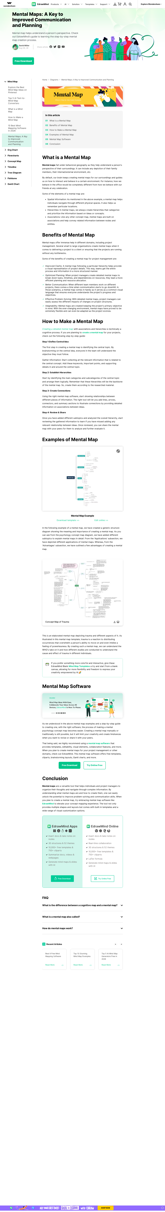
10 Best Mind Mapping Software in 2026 (17, 128)
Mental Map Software (60, 139)
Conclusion (55, 144)
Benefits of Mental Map (61, 125)
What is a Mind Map (15, 110)
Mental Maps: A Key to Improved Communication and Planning (17, 140)
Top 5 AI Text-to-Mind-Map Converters (16, 101)
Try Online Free (94, 765)
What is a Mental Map (60, 120)
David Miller (24, 45)
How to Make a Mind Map (15, 118)
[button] (115, 944)
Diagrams (54, 80)
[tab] (16, 81)
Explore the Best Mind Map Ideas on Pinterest (17, 90)
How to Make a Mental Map (63, 130)
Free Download (23, 61)
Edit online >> (101, 520)
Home (44, 80)
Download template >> (68, 520)
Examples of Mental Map (62, 134)
